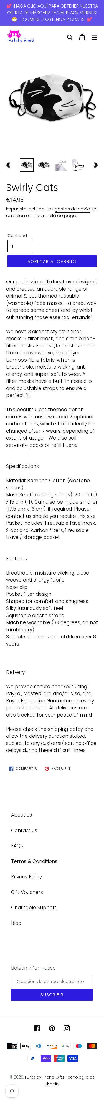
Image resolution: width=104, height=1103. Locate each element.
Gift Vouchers (27, 892)
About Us (21, 815)
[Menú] (94, 37)
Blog (16, 923)
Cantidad (17, 235)
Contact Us (24, 830)
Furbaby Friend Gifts (44, 1077)
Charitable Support (34, 907)
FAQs (17, 845)
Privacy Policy (26, 876)
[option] (52, 101)
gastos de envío (72, 209)
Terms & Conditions (34, 861)
